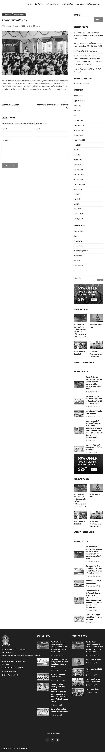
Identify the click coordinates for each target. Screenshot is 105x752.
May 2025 (77, 110)
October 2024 (78, 135)
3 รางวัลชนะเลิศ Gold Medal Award (85, 51)
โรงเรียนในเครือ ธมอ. (93, 4)
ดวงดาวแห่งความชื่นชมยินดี (79, 353)
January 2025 (78, 120)
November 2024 (79, 130)
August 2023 (78, 189)
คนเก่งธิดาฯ (77, 261)
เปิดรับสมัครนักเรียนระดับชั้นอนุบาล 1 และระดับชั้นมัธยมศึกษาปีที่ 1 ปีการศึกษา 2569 (94, 399)
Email (37, 129)
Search (77, 15)
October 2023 (78, 179)
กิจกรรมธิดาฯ (7, 15)
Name (4, 129)
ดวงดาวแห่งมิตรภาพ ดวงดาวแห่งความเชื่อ (96, 354)
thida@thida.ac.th (10, 671)
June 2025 (77, 106)
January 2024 (78, 170)
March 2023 (78, 209)
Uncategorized (78, 241)
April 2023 (77, 204)
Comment (5, 140)
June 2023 (77, 194)
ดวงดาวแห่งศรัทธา (92, 689)
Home (30, 4)
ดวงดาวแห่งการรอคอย (96, 326)
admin (10, 26)
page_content (78, 231)
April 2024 (77, 155)
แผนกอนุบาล (80, 4)
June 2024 (77, 145)
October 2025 (78, 96)
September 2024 (79, 140)
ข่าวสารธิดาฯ (78, 256)
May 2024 (77, 150)
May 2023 (77, 199)
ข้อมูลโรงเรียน (39, 4)
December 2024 (79, 125)
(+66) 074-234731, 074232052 (14, 668)
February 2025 (78, 115)
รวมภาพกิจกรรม (19, 15)
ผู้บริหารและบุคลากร (52, 4)
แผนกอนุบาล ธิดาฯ (80, 270)
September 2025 (79, 101)
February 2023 (78, 214)
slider (75, 236)
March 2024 (78, 160)
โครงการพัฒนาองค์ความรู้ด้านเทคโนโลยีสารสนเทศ (94, 447)
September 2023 (79, 184)
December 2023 (79, 174)
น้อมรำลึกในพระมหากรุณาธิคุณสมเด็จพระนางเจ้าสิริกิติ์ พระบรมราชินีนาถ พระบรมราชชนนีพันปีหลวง (88, 35)
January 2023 (78, 219)
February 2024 (78, 165)
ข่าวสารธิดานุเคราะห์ (81, 251)
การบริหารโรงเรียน (67, 4)
